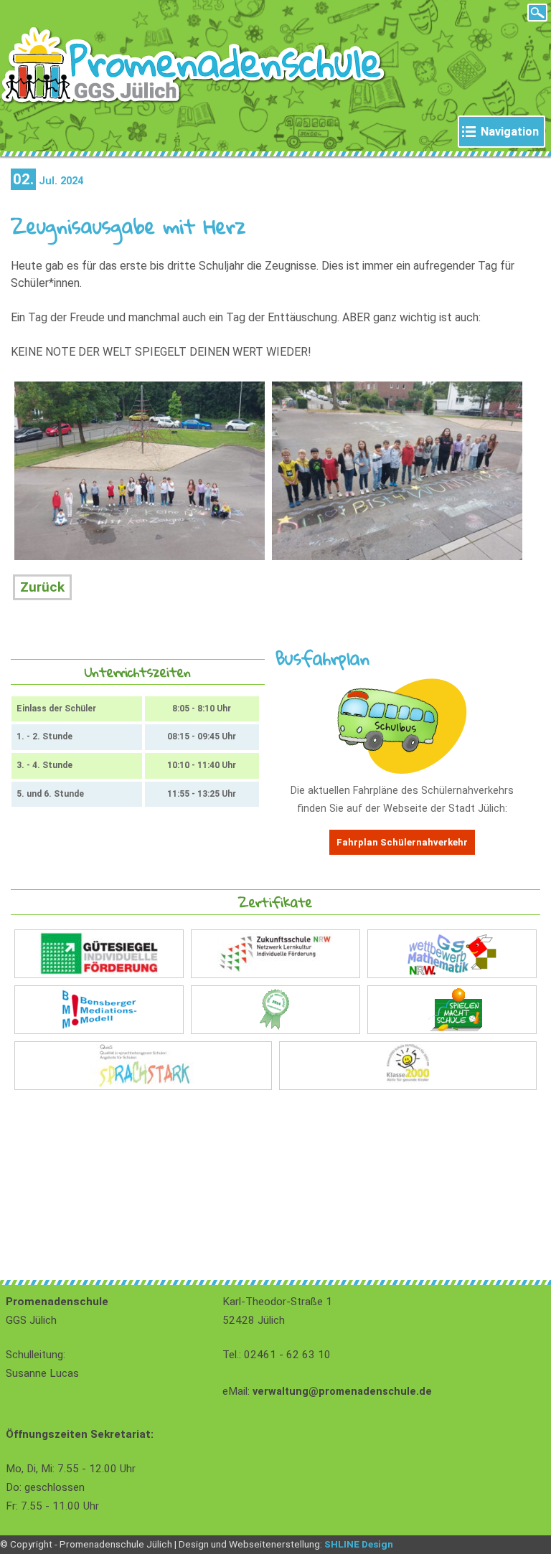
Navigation (510, 131)
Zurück (42, 587)
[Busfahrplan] (402, 770)
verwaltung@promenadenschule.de (342, 1391)
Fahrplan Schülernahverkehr (402, 842)
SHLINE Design (358, 1544)
